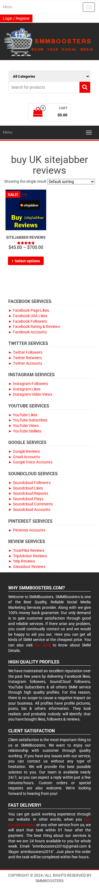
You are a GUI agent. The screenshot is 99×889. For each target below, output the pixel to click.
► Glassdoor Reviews (26, 566)
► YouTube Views (23, 425)
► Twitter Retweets (25, 358)
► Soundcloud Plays (25, 499)
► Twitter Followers (25, 352)
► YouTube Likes (22, 415)
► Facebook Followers (27, 321)
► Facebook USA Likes (27, 316)
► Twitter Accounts (25, 363)
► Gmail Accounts (24, 457)
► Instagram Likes (24, 389)
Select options (27, 261)
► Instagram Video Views (30, 394)
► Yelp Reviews (21, 561)
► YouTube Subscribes (27, 420)
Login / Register (16, 18)
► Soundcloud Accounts (29, 509)
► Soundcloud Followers (29, 482)
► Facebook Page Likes (28, 310)
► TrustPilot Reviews (26, 550)
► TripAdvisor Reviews (27, 556)
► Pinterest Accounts (26, 530)
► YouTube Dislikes (24, 431)
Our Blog (43, 645)
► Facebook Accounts (27, 332)
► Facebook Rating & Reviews (34, 326)
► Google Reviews (24, 451)
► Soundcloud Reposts (28, 493)
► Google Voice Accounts (30, 462)
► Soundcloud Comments (30, 504)
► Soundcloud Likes (25, 488)
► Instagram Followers (28, 383)
